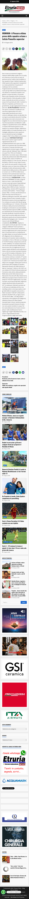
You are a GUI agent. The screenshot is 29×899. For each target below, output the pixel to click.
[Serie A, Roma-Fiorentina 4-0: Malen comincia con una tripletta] (14, 511)
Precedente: (13, 378)
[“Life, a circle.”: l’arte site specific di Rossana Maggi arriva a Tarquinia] (6, 869)
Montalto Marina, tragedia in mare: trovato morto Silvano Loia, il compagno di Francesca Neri (6, 584)
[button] (2, 15)
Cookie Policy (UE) (8, 892)
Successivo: (14, 385)
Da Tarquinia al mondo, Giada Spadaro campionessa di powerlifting (13, 497)
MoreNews (14, 897)
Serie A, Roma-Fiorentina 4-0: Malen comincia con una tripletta (13, 522)
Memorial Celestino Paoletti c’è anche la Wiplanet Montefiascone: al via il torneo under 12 (14, 471)
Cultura (4, 852)
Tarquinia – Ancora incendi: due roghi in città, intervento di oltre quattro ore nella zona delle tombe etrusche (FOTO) (6, 594)
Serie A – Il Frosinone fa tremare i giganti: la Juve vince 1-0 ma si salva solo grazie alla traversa (14, 548)
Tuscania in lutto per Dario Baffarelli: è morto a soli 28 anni (6, 575)
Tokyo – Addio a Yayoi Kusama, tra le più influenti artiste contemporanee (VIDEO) (18, 857)
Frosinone (6, 438)
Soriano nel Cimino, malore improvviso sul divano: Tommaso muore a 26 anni (6, 565)
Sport (4, 30)
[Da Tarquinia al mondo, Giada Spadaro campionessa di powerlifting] (14, 486)
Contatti (23, 892)
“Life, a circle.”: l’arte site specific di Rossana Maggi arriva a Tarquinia (18, 867)
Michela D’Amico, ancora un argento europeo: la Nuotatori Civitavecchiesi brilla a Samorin (13, 418)
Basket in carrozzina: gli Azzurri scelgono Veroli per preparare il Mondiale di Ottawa (11, 444)
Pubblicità (17, 892)
